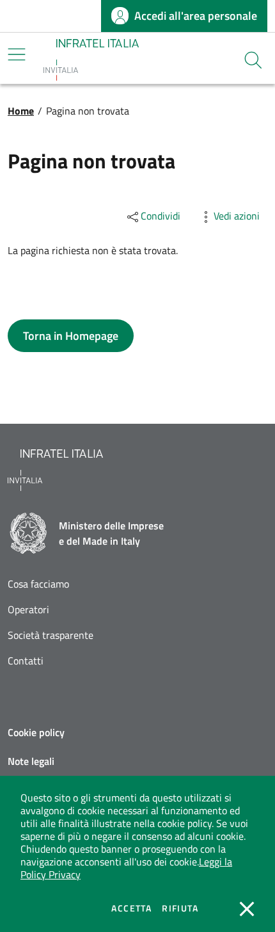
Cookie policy (36, 732)
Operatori (28, 610)
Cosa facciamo (38, 584)
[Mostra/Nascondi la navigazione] (16, 54)
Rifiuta (180, 908)
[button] (253, 60)
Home (21, 110)
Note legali (31, 761)
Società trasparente (50, 635)
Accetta (131, 908)
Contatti (25, 661)
